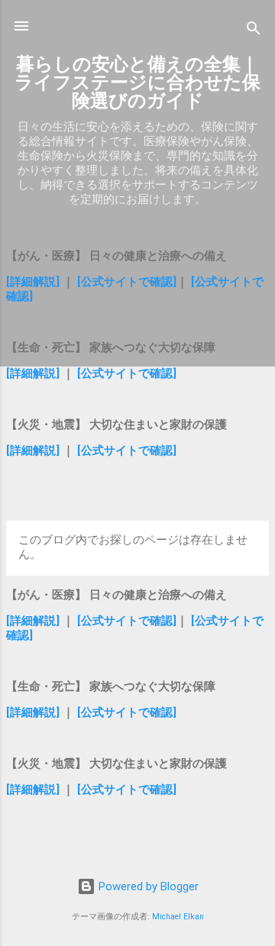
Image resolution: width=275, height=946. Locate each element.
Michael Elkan (178, 917)
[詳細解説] (33, 282)
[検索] (253, 31)
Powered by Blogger (147, 886)
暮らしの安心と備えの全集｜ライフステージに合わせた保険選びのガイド (137, 82)
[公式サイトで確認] (126, 282)
